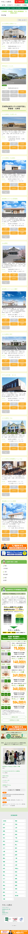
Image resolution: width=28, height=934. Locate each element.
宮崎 (4, 895)
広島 (16, 875)
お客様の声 (18, 5)
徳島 (16, 878)
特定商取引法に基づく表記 (6, 909)
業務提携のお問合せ (5, 912)
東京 (4, 841)
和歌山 (16, 868)
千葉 (16, 837)
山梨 (4, 851)
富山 (16, 844)
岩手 (4, 824)
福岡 (16, 885)
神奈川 (16, 841)
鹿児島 (16, 895)
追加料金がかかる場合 (14, 720)
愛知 (4, 858)
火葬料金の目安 (14, 717)
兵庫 (16, 865)
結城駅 (5, 580)
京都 (16, 861)
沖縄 (4, 899)
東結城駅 (5, 574)
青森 (16, 820)
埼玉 (4, 837)
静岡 (16, 854)
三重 (16, 858)
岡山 (4, 875)
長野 (16, 851)
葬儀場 (25, 5)
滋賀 (4, 861)
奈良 (4, 868)
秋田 (4, 827)
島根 (16, 871)
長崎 (16, 888)
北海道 (4, 820)
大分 (16, 892)
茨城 (16, 831)
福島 (4, 831)
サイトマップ (4, 914)
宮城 (16, 824)
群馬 (16, 834)
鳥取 (4, 871)
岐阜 (4, 854)
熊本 (4, 892)
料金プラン (11, 5)
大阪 (4, 865)
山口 (4, 878)
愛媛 (16, 882)
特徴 (4, 5)
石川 (4, 848)
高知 (4, 885)
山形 (16, 827)
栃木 (4, 834)
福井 (16, 848)
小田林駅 (5, 568)
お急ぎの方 (20, 1)
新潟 (4, 844)
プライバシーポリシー (5, 907)
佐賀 (4, 888)
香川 (4, 882)
